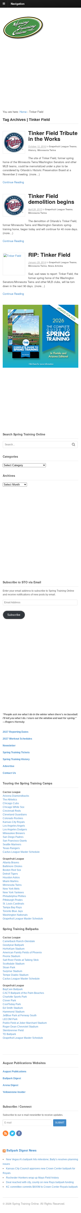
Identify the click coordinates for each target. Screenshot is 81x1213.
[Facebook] (19, 1133)
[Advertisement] (29, 71)
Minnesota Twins (46, 150)
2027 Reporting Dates (15, 731)
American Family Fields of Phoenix (22, 952)
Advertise (8, 766)
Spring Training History (16, 759)
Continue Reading (13, 182)
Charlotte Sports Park (15, 996)
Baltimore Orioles (12, 866)
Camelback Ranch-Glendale (19, 941)
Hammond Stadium (14, 1011)
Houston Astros (11, 877)
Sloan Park (9, 967)
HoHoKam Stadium (14, 948)
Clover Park (9, 1000)
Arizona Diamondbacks (16, 795)
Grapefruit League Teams (62, 146)
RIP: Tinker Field (49, 254)
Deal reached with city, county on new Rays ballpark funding (40, 1182)
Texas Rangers (11, 848)
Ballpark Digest (12, 1078)
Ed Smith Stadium (13, 1008)
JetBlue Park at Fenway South (20, 1015)
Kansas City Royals (14, 822)
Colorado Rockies (13, 818)
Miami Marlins (10, 881)
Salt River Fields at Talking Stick (21, 960)
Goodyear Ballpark (13, 945)
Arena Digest (10, 1085)
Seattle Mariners (12, 844)
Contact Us (9, 773)
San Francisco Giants (15, 840)
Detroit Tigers (10, 873)
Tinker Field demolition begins (51, 199)
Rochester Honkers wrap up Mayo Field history (32, 1177)
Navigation (18, 3)
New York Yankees (13, 892)
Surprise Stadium (12, 971)
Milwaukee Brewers (14, 833)
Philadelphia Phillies (14, 896)
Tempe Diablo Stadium (15, 974)
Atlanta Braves (11, 862)
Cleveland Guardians (15, 814)
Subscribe (13, 614)
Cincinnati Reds (12, 810)
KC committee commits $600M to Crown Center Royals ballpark (42, 1186)
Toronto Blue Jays (13, 911)
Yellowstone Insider (14, 1092)
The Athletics (10, 799)
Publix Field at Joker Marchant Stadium (25, 1022)
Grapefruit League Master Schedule (23, 918)
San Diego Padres (13, 837)
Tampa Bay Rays (12, 907)
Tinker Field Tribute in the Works (52, 136)
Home (23, 112)
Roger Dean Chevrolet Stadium (20, 1026)
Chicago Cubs (11, 803)
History (32, 150)
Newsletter (9, 745)
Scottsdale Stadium (14, 963)
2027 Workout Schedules (17, 738)
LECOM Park (10, 1019)
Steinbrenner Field (13, 1030)
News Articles (55, 265)
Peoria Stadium (11, 956)
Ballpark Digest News (21, 1150)
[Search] (73, 444)
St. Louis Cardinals (13, 903)
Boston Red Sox (12, 870)
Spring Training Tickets (16, 752)
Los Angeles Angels (14, 825)
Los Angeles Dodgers (15, 829)
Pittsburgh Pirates (13, 899)
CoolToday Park (12, 1004)
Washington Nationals (15, 914)
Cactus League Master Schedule (21, 851)
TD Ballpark (9, 1034)
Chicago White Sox (13, 807)
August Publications (14, 1071)
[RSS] (6, 1133)
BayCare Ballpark (13, 989)
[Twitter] (13, 1133)
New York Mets (11, 888)
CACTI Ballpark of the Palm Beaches (23, 993)
